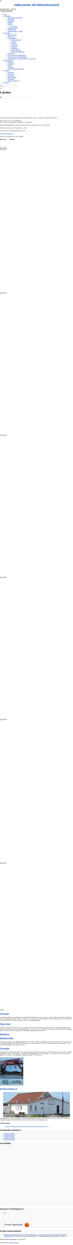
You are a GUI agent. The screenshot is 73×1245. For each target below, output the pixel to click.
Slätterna (14, 43)
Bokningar (11, 76)
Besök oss (11, 62)
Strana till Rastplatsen (17, 52)
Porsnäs (13, 41)
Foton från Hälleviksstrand (16, 69)
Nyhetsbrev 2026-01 (9, 1136)
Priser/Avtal (11, 74)
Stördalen (14, 46)
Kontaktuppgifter (13, 28)
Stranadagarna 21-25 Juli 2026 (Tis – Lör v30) (21, 58)
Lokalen (6, 70)
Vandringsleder (12, 38)
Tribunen (6, 82)
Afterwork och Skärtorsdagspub (17, 57)
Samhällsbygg (12, 29)
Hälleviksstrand (8, 60)
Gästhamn (11, 67)
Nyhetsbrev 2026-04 (9, 1135)
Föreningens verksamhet (15, 17)
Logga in (14, 26)
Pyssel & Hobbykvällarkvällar (17, 55)
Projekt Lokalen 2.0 (13, 81)
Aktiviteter (7, 33)
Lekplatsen (11, 64)
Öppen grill (11, 36)
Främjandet (7, 16)
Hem (5, 14)
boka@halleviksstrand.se (6, 133)
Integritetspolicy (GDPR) (15, 31)
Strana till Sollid (16, 50)
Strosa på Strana (16, 40)
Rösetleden (14, 48)
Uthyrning (11, 72)
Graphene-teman (14, 1242)
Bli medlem (11, 21)
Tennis (10, 65)
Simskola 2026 (12, 35)
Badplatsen (11, 19)
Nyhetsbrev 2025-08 (9, 1138)
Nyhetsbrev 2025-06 (9, 1139)
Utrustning (11, 79)
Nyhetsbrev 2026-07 (9, 1133)
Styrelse (10, 24)
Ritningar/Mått (12, 77)
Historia (10, 23)
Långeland (14, 45)
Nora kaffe (11, 53)
